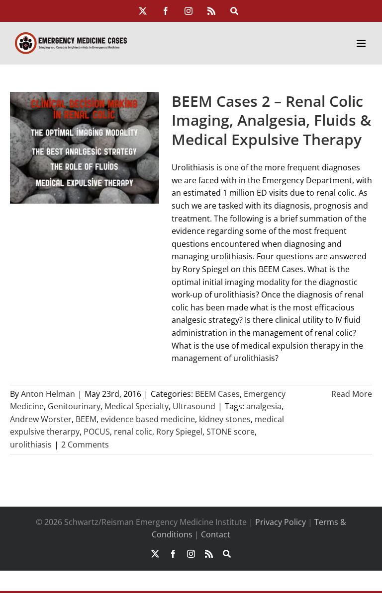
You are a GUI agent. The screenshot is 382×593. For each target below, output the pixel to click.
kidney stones (225, 419)
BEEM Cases (217, 393)
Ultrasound (194, 406)
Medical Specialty (136, 406)
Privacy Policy (280, 522)
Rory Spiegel (179, 431)
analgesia (264, 406)
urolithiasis (31, 444)
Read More (351, 393)
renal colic (133, 431)
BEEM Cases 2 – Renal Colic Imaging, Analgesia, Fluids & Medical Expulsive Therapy (271, 120)
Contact (215, 534)
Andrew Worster (41, 419)
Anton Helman (48, 393)
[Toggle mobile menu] (362, 43)
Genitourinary (74, 406)
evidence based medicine (147, 419)
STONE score (230, 431)
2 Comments (85, 444)
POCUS (97, 431)
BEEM (86, 419)
